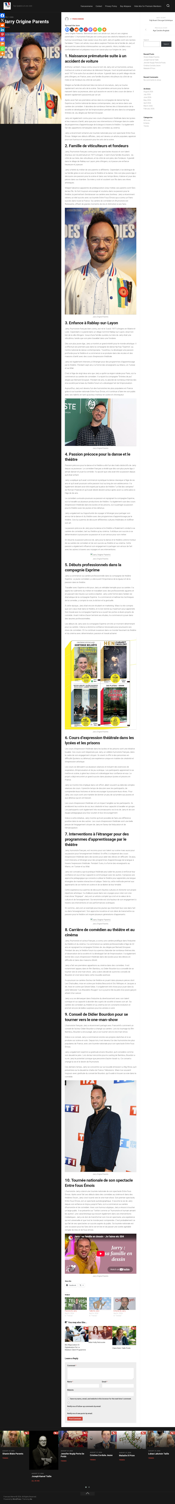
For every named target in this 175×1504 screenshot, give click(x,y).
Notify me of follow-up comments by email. (84, 1406)
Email (105, 1382)
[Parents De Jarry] (76, 1303)
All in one (147, 120)
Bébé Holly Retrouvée (97, 1342)
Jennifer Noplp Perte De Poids (155, 63)
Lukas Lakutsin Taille (158, 1453)
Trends (7, 27)
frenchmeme (78, 19)
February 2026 (149, 109)
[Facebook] (67, 29)
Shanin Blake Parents (151, 57)
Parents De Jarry (71, 1311)
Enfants (146, 123)
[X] (72, 29)
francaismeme (87, 6)
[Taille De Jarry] (100, 1303)
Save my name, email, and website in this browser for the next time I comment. (100, 1399)
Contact (99, 6)
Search (146, 40)
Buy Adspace (125, 6)
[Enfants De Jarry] (125, 1303)
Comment (71, 1366)
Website (70, 1390)
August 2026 (148, 92)
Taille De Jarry (94, 1311)
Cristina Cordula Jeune (152, 65)
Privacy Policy (111, 6)
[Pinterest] (86, 29)
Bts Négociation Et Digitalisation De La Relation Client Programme (75, 1347)
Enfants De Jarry (120, 1311)
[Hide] (1, 58)
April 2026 (147, 103)
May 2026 (147, 100)
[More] (104, 29)
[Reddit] (76, 29)
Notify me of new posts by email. (80, 1413)
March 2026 (148, 106)
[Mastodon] (90, 29)
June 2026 (147, 97)
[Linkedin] (81, 29)
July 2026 (147, 94)
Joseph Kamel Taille (151, 60)
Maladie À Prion (149, 68)
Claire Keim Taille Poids (121, 1348)
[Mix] (95, 29)
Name (70, 1382)
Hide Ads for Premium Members (147, 6)
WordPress (17, 1499)
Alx (31, 1499)
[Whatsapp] (100, 29)
